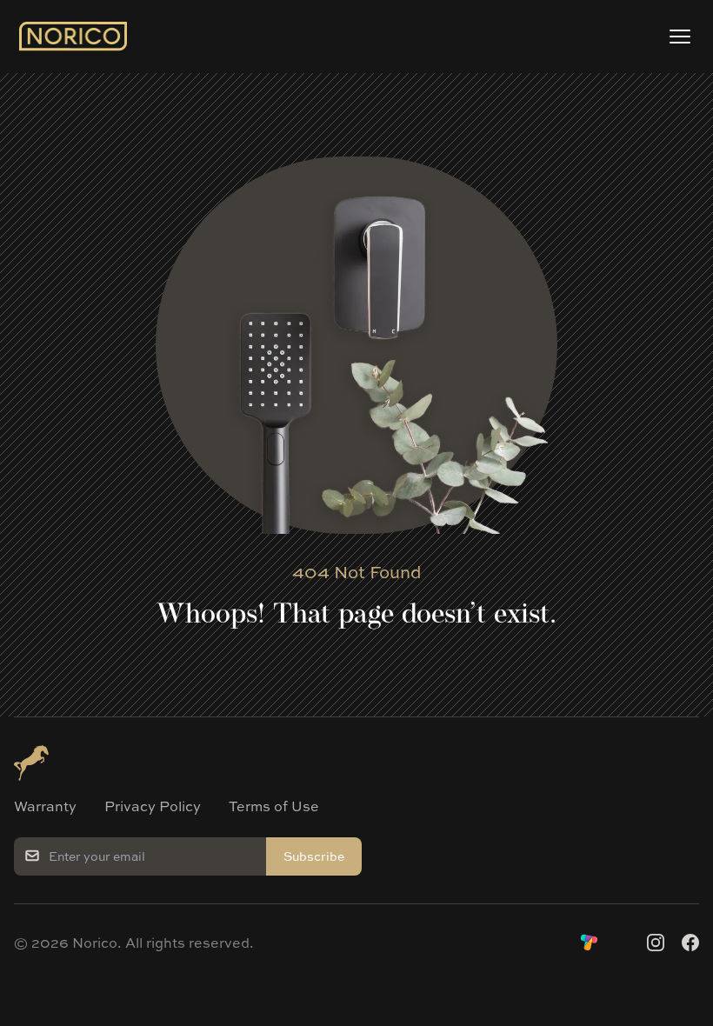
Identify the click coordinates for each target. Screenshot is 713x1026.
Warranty (45, 806)
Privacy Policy (152, 806)
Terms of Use (274, 806)
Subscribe (313, 856)
